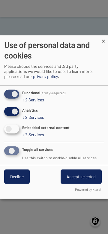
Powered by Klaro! (88, 189)
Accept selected (81, 176)
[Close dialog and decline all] (103, 39)
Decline (17, 176)
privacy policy (45, 76)
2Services (33, 99)
